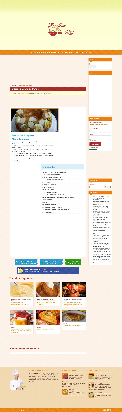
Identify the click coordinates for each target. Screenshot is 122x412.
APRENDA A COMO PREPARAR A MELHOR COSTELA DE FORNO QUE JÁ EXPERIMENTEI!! (102, 203)
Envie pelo (74, 262)
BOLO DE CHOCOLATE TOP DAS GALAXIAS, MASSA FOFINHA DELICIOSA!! (101, 198)
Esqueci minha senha (93, 147)
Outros (15, 85)
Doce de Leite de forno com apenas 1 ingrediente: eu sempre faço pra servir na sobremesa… (101, 251)
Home (11, 85)
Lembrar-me (94, 140)
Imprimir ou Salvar (51, 262)
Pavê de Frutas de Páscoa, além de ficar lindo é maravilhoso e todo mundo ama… (102, 261)
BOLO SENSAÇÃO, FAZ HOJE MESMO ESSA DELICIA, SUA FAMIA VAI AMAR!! (101, 240)
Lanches (64, 52)
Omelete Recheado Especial (72, 325)
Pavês (51, 299)
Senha (91, 134)
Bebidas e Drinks (73, 52)
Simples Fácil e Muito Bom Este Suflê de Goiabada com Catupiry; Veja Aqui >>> (21, 330)
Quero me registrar (93, 149)
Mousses (28, 299)
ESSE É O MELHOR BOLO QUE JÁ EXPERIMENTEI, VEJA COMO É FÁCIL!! (103, 395)
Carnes (82, 52)
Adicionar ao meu (28, 262)
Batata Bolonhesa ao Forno (45, 329)
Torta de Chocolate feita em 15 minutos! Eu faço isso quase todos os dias (101, 232)
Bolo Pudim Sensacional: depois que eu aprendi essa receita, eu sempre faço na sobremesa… (101, 213)
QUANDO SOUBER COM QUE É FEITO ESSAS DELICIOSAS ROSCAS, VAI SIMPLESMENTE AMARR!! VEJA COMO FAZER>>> (100, 387)
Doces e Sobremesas (37, 52)
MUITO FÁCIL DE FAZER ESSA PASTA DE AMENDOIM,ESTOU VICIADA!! (46, 302)
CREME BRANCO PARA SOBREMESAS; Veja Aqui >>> (20, 303)
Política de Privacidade (72, 410)
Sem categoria (72, 374)
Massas (47, 52)
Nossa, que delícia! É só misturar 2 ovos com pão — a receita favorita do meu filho (101, 208)
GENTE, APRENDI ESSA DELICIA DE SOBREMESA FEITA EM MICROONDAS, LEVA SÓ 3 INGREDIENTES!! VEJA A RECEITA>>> (100, 378)
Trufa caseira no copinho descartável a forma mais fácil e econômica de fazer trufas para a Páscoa (102, 256)
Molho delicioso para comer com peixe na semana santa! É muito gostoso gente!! (102, 224)
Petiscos (88, 52)
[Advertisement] (61, 11)
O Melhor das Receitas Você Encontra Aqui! (64, 37)
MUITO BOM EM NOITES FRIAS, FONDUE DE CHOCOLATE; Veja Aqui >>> (73, 304)
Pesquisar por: (93, 184)
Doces (12, 299)
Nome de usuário (93, 128)
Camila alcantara (24, 93)
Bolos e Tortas (55, 52)
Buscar (93, 67)
